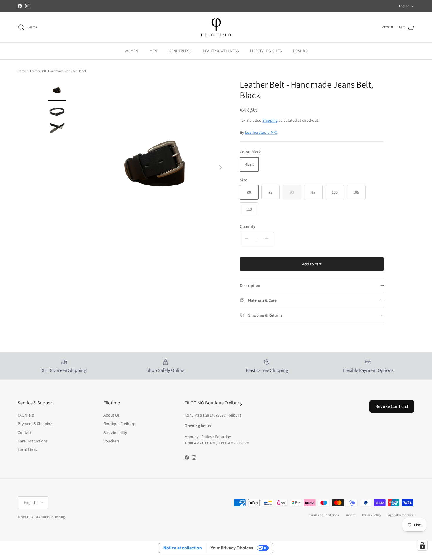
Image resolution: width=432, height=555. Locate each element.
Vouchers (111, 441)
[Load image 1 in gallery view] (158, 165)
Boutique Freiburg (119, 423)
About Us (111, 415)
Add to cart (312, 264)
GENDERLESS (180, 51)
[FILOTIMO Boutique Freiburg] (216, 27)
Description (250, 285)
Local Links (27, 449)
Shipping (270, 120)
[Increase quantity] (268, 238)
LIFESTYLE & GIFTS (266, 51)
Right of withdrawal (400, 515)
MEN (153, 51)
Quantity (247, 226)
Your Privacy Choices (231, 547)
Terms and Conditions (324, 515)
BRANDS (300, 51)
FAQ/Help (26, 415)
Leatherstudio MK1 (261, 132)
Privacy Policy (371, 515)
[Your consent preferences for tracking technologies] (422, 545)
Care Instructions (33, 441)
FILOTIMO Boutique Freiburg (46, 517)
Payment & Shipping (35, 423)
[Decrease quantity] (245, 238)
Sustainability (115, 432)
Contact (24, 432)
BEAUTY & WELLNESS (221, 51)
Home (22, 71)
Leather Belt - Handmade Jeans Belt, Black (58, 71)
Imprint (350, 515)
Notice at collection (182, 547)
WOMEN (131, 51)
